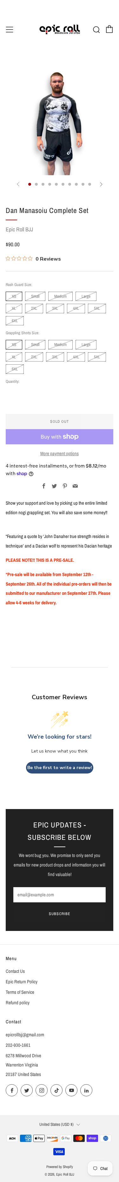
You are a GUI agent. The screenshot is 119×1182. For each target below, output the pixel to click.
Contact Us (15, 971)
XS (14, 296)
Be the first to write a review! (59, 768)
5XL (97, 308)
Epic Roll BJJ (19, 229)
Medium (60, 296)
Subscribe (59, 913)
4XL (76, 308)
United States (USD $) (56, 1124)
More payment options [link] (59, 453)
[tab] (29, 184)
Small (35, 296)
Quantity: (12, 382)
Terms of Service (20, 992)
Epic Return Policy (21, 982)
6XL (15, 320)
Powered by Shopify (59, 1166)
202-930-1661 (18, 1045)
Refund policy (18, 1002)
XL (14, 308)
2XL (34, 308)
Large (86, 296)
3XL (55, 308)
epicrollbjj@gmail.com (25, 1035)
